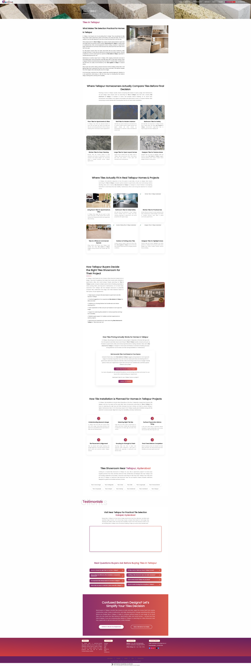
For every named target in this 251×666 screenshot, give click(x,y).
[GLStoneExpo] (90, 2)
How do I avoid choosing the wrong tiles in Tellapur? (141, 612)
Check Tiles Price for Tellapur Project (125, 369)
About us (187, 2)
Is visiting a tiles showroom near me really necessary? (141, 603)
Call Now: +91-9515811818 (125, 381)
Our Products (197, 2)
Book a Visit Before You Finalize (141, 655)
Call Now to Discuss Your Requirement (111, 655)
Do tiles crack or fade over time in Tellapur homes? (141, 598)
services (207, 2)
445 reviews (128, 510)
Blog (214, 2)
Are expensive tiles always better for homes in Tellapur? (105, 609)
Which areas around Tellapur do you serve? (139, 608)
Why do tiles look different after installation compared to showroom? (105, 604)
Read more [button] (108, 528)
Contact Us (229, 2)
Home (180, 2)
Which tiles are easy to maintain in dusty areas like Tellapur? (106, 613)
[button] (167, 523)
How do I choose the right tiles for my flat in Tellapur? (104, 598)
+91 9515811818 (241, 2)
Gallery (221, 2)
